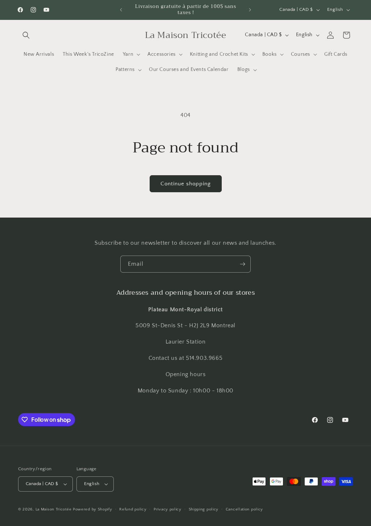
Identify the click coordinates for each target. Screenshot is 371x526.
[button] (26, 35)
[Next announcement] (250, 10)
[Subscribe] (242, 264)
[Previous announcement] (121, 10)
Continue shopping (186, 184)
